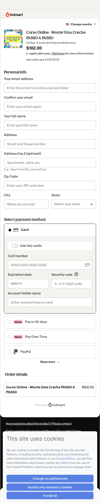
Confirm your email (18, 98)
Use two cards (31, 246)
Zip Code (11, 176)
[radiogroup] (50, 291)
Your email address (18, 79)
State (55, 195)
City (7, 195)
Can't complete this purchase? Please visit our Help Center (43, 431)
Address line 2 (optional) (22, 154)
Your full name (15, 116)
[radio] (10, 230)
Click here (58, 53)
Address (10, 135)
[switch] (15, 246)
